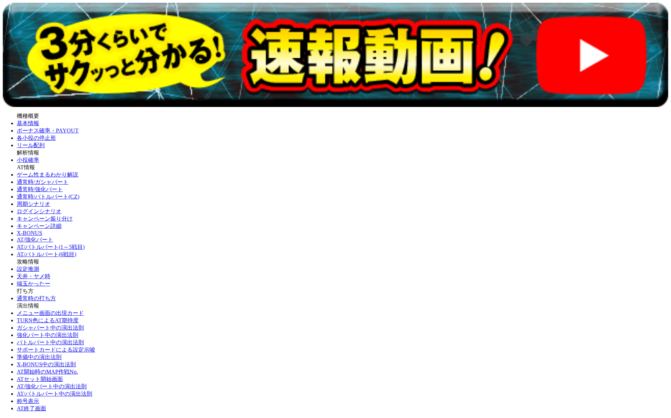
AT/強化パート (35, 240)
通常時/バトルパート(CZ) (48, 197)
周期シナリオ (33, 204)
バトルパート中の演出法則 (50, 342)
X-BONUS (29, 233)
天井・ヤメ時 (33, 276)
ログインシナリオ (39, 211)
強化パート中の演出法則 (47, 335)
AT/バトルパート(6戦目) (46, 254)
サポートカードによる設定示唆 (56, 350)
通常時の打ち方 (36, 298)
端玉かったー (33, 284)
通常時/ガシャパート (42, 182)
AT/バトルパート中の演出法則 (54, 394)
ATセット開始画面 (40, 379)
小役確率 (28, 160)
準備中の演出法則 (39, 357)
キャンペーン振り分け (45, 219)
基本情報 (28, 123)
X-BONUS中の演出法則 (46, 364)
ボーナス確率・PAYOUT (48, 131)
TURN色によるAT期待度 (48, 320)
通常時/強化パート (40, 189)
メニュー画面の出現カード (50, 313)
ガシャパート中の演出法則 (50, 328)
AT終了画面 (31, 408)
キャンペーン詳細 (39, 226)
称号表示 (28, 401)
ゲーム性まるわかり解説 (47, 175)
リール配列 (31, 145)
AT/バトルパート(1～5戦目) (51, 247)
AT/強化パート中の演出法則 (52, 386)
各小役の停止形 (36, 138)
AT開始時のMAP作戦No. (47, 372)
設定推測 (28, 269)
